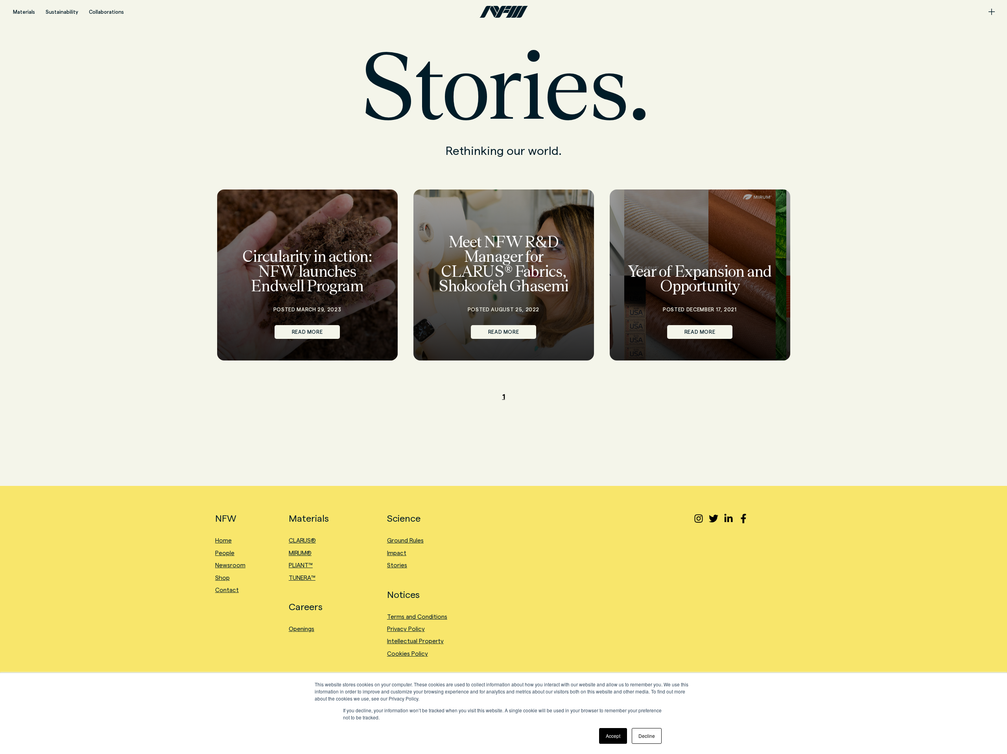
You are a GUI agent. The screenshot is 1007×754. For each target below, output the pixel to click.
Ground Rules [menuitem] (405, 540)
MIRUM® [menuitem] (300, 553)
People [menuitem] (224, 553)
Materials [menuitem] (24, 12)
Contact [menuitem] (227, 590)
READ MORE (307, 332)
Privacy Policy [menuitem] (406, 628)
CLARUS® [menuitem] (302, 540)
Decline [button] (646, 735)
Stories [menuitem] (397, 565)
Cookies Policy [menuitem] (407, 653)
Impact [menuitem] (396, 553)
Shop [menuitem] (222, 577)
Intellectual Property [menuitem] (415, 641)
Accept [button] (613, 735)
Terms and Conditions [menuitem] (417, 616)
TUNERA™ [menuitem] (302, 577)
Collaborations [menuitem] (106, 12)
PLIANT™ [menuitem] (301, 565)
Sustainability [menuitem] (62, 12)
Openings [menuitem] (301, 628)
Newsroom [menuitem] (230, 565)
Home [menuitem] (223, 540)
